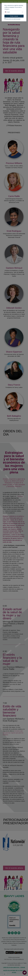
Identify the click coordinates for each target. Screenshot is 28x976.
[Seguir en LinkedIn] (15, 933)
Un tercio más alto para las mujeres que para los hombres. (13, 732)
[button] (25, 973)
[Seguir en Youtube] (19, 933)
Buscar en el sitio (22, 1)
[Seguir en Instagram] (12, 933)
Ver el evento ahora (14, 71)
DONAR (23, 967)
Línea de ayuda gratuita (7, 1)
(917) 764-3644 (8, 959)
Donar (15, 1)
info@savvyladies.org (18, 959)
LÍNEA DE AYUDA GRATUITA (11, 967)
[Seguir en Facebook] (9, 933)
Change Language (14, 16)
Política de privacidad (14, 957)
